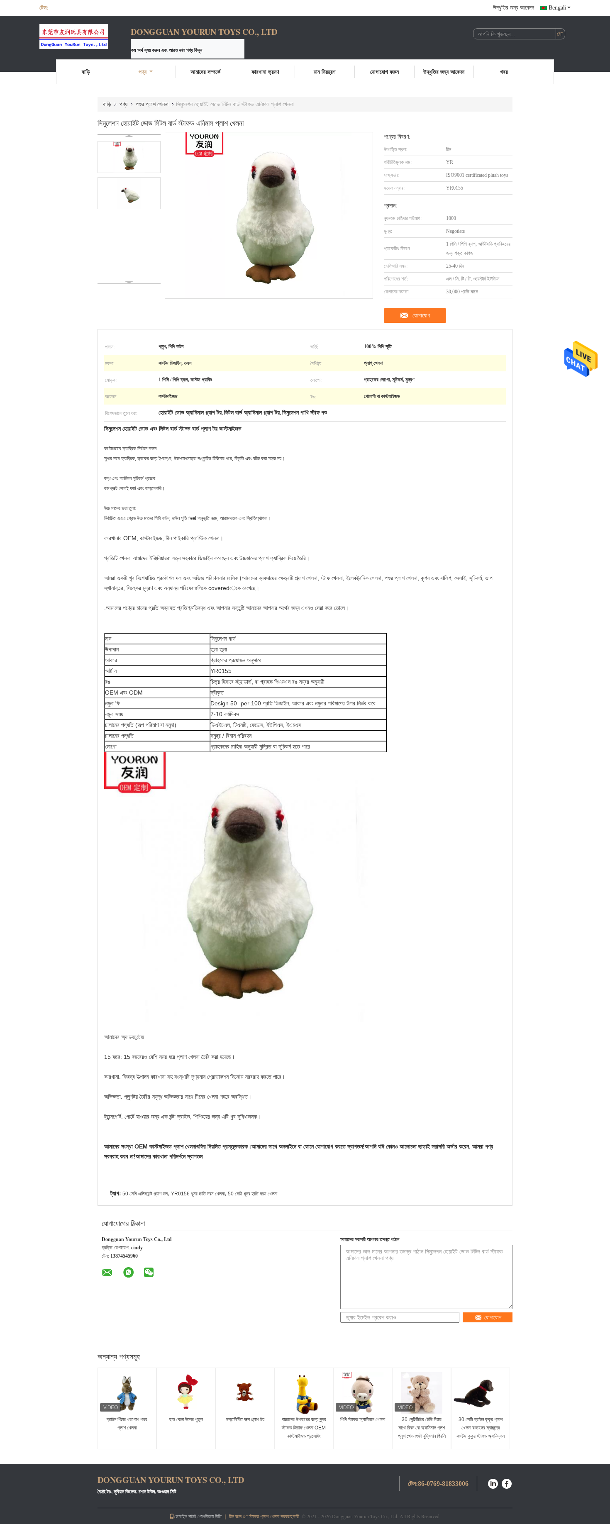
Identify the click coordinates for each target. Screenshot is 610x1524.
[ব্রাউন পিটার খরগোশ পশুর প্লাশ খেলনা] (127, 1393)
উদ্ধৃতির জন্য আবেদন (513, 8)
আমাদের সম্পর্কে (205, 71)
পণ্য (142, 71)
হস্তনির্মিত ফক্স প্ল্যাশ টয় (245, 1419)
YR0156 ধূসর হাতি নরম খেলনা (197, 1194)
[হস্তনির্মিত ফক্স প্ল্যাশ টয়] (245, 1393)
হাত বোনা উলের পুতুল (186, 1419)
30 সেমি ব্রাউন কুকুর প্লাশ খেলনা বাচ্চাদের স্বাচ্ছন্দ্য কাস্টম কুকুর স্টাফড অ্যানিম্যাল (480, 1428)
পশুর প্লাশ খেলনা (152, 104)
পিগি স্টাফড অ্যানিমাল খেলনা (362, 1419)
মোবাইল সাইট (185, 1516)
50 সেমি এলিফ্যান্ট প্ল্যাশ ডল (145, 1194)
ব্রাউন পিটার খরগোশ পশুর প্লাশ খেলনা (127, 1424)
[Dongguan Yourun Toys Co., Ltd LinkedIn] (493, 1482)
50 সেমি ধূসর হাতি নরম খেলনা (252, 1194)
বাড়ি (86, 71)
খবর (504, 71)
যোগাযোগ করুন (384, 71)
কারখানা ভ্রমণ (265, 71)
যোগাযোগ (421, 315)
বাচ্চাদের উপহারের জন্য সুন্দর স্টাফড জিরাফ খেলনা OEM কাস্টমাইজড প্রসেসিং (304, 1428)
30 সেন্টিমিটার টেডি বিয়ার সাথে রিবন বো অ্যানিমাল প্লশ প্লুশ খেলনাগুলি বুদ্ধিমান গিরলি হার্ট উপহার (422, 1432)
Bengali (557, 8)
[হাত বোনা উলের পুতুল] (186, 1393)
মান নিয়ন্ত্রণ (324, 71)
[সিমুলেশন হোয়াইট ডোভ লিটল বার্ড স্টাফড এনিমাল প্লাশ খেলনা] (129, 157)
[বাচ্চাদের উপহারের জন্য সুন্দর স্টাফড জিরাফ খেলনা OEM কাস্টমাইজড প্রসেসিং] (304, 1393)
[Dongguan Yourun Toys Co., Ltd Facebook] (507, 1482)
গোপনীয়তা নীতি (210, 1516)
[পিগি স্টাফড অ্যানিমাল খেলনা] (363, 1393)
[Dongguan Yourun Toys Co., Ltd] (85, 36)
